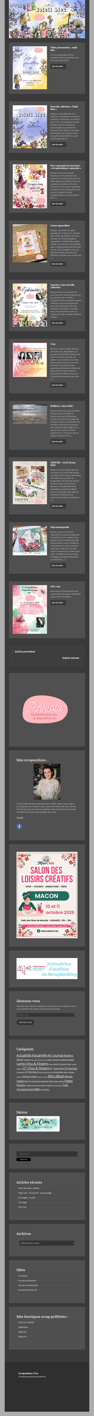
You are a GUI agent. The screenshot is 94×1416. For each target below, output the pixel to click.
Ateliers (68, 1055)
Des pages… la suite (26, 1197)
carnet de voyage (66, 1059)
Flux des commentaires (28, 1285)
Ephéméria (23, 1327)
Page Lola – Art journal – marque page (34, 1193)
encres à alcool (48, 1072)
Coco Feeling (53, 1064)
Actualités (24, 1055)
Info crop (55, 586)
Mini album (56, 1076)
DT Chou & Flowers (36, 1068)
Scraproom (58, 1085)
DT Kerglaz (70, 1068)
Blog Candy (34, 1060)
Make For (22, 1336)
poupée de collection (39, 1085)
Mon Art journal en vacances (36, 1081)
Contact (20, 817)
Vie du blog (44, 1089)
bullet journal (42, 1060)
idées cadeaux (69, 1072)
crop (68, 1064)
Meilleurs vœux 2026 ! (62, 406)
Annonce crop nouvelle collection (62, 286)
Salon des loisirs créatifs (28, 1188)
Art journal (55, 1055)
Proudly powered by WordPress (32, 1376)
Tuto (65, 1085)
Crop (52, 344)
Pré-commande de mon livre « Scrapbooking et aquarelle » (65, 166)
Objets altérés (59, 1081)
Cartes (21, 1064)
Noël (51, 1081)
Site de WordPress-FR (27, 1290)
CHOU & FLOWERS (26, 1322)
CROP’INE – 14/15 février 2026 (63, 463)
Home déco (58, 1072)
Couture (62, 1064)
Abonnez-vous (25, 1022)
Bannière (27, 1060)
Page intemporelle (59, 527)
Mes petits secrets (42, 1077)
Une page (22, 1202)
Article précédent (25, 651)
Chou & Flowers (37, 1063)
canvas (56, 1059)
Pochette (28, 1085)
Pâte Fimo (50, 1085)
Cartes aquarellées (60, 225)
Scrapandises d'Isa (28, 1373)
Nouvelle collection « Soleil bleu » (64, 107)
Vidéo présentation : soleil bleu (63, 48)
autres (20, 1059)
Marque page (29, 1076)
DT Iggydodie (57, 1068)
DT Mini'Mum (31, 1072)
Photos (21, 1085)
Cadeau (49, 1060)
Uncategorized (25, 1089)
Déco (40, 1072)
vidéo (36, 1089)
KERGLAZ (22, 1332)
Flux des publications (27, 1280)
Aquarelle (39, 1055)
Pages (69, 1081)
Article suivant (70, 657)
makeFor (19, 1077)
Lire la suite (57, 66)
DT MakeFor (21, 1072)
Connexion (23, 1276)
